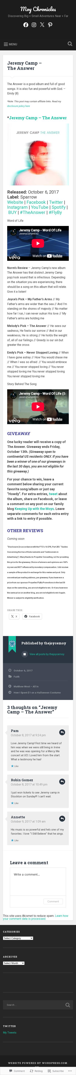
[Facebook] (26, 24)
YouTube (39, 207)
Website (15, 202)
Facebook (36, 202)
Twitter (56, 202)
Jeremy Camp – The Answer (24, 65)
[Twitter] (42, 24)
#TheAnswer (32, 212)
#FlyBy (55, 212)
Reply (62, 732)
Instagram (17, 207)
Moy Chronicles (38, 9)
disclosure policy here (18, 106)
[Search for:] (38, 1004)
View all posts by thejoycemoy (46, 654)
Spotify (58, 207)
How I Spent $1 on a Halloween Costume (37, 692)
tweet (53, 494)
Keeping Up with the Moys (34, 509)
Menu (13, 44)
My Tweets (9, 1032)
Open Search (69, 44)
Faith (17, 676)
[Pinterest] (50, 24)
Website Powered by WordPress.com (37, 1062)
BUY (12, 212)
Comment (53, 901)
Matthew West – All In (26, 686)
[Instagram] (34, 24)
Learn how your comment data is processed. (35, 917)
